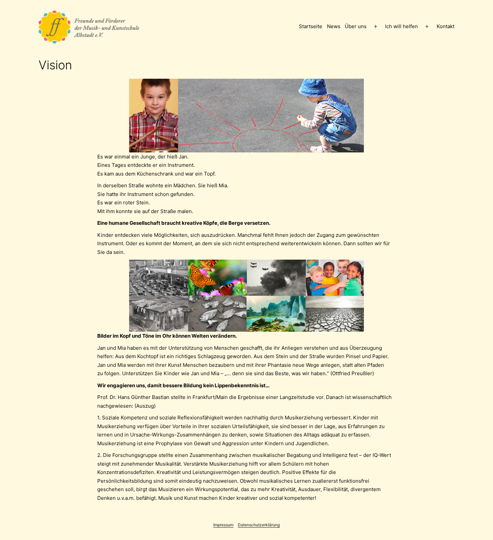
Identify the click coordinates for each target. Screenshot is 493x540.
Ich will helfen (401, 26)
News (333, 26)
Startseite (310, 26)
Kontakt (445, 26)
